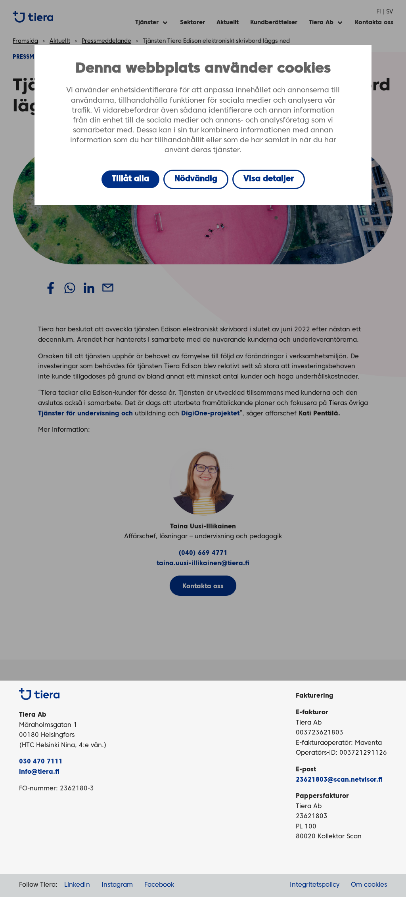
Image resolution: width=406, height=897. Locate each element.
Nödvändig (195, 179)
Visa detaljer (268, 179)
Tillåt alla (130, 179)
